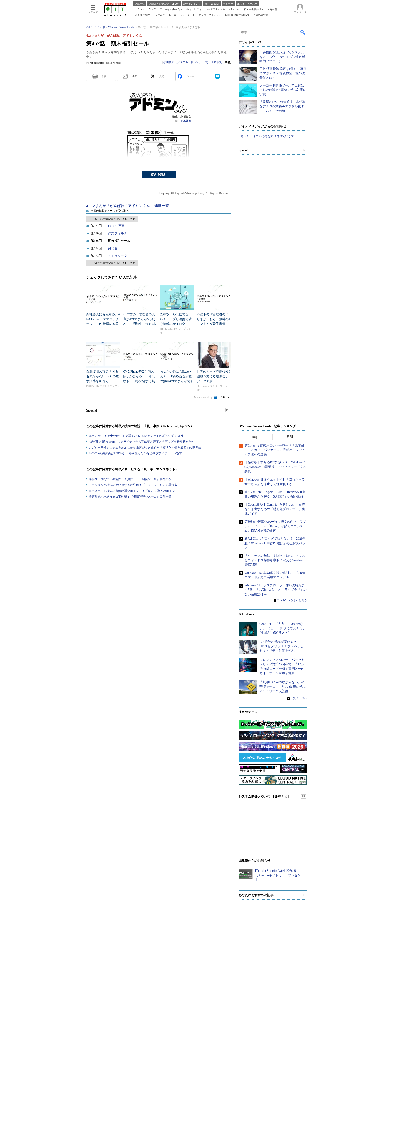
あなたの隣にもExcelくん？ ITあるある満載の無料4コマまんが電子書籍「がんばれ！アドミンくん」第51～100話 (176, 381)
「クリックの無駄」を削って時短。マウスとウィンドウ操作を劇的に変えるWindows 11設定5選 (275, 560)
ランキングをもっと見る (292, 600)
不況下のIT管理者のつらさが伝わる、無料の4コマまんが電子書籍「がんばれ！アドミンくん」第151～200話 (213, 324)
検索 (303, 32)
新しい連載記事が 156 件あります (114, 219)
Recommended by (203, 397)
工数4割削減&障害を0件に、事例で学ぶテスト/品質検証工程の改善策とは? (283, 73)
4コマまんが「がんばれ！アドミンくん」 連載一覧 (127, 206)
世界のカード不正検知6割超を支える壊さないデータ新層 (213, 376)
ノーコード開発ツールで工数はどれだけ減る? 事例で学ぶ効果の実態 (282, 90)
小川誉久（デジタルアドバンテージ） (186, 62)
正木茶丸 (216, 62)
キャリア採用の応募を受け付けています (267, 136)
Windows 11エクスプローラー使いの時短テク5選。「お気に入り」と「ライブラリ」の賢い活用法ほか (275, 590)
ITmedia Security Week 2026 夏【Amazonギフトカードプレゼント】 (278, 875)
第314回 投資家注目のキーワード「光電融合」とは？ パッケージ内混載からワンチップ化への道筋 (274, 450)
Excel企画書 (116, 226)
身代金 (113, 248)
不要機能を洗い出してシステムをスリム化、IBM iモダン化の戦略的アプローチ (282, 57)
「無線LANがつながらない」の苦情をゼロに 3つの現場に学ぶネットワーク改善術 (282, 686)
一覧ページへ (298, 698)
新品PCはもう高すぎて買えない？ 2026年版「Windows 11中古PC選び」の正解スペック (275, 543)
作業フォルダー (119, 233)
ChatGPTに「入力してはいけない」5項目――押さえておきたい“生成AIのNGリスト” (282, 628)
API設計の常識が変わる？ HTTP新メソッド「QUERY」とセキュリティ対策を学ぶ (281, 646)
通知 (134, 76)
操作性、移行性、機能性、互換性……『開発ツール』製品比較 (130, 479)
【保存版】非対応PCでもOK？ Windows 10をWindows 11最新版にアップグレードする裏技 (275, 467)
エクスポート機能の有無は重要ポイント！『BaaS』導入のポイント (133, 491)
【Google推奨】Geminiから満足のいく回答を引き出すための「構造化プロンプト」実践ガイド (274, 509)
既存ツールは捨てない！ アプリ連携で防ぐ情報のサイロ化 (176, 319)
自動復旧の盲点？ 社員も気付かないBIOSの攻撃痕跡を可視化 (102, 376)
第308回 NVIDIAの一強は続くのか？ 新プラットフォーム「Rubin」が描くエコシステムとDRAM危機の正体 (275, 526)
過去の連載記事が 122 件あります (114, 263)
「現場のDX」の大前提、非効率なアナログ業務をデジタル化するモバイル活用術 (282, 106)
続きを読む (159, 174)
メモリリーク (117, 256)
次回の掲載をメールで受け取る (110, 210)
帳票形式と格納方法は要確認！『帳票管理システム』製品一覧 (130, 496)
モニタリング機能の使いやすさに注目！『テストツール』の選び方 (133, 485)
